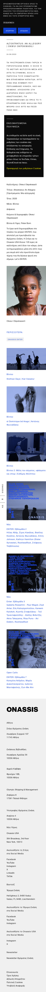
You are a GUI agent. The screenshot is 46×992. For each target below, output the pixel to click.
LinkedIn (11, 872)
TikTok (10, 876)
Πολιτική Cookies (15, 982)
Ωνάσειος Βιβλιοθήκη (16, 749)
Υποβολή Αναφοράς (16, 985)
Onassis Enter (15, 339)
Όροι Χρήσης (13, 975)
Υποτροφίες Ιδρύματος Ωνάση (20, 810)
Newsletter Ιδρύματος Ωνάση (20, 958)
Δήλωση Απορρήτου (16, 979)
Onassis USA (13, 833)
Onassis (3, 488)
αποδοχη (24, 30)
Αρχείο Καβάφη (14, 768)
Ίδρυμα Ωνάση (13, 890)
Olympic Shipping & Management (22, 789)
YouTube (10, 862)
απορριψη (10, 30)
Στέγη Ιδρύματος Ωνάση (18, 728)
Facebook (11, 859)
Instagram (11, 866)
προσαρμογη (8, 22)
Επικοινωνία (12, 972)
